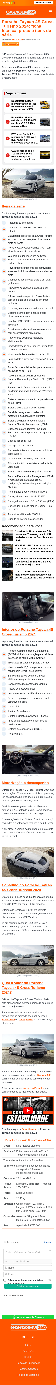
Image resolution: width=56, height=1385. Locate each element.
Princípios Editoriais (28, 1375)
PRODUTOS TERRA (43, 3)
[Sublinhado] (13, 1261)
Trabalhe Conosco (28, 1369)
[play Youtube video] (28, 1110)
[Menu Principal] (50, 12)
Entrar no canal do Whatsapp (30, 1317)
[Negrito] (6, 1261)
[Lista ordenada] (20, 1261)
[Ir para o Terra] (9, 3)
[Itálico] (9, 1261)
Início (28, 1345)
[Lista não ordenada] (24, 1261)
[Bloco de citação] (27, 1261)
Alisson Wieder (17, 39)
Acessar (48, 1242)
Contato (28, 1357)
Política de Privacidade (28, 1363)
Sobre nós (28, 1351)
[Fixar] (17, 1261)
